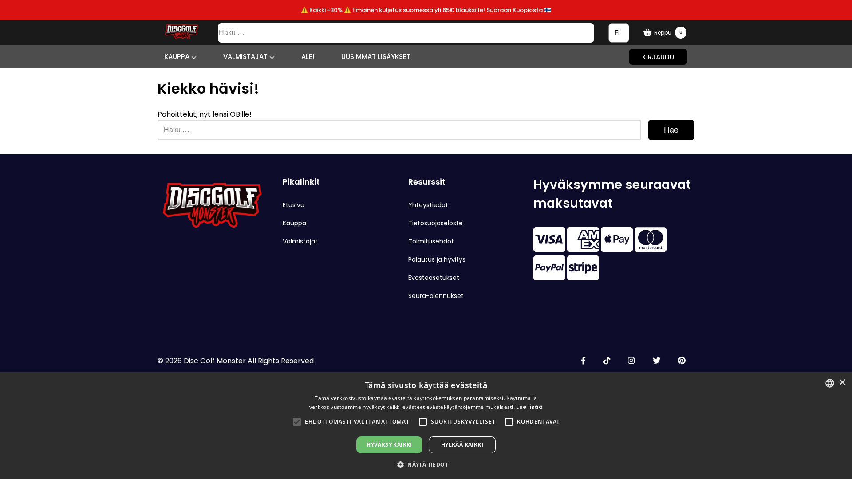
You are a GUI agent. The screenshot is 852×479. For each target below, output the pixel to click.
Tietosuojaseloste (435, 223)
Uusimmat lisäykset (375, 56)
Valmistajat (246, 56)
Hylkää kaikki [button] (462, 444)
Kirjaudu (658, 56)
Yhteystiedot (428, 204)
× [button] (842, 382)
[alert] (426, 425)
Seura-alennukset (436, 295)
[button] (297, 422)
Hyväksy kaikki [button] (389, 444)
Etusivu (293, 204)
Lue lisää (529, 407)
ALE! (308, 56)
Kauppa (177, 56)
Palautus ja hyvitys (436, 259)
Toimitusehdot (431, 241)
